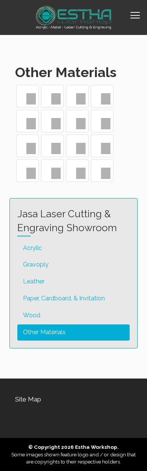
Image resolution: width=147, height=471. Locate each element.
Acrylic (32, 247)
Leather (33, 281)
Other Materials (44, 332)
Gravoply (36, 264)
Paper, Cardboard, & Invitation (64, 298)
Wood (31, 315)
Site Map (28, 399)
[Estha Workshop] (73, 17)
